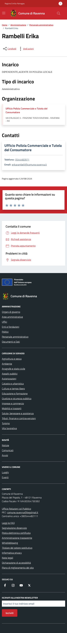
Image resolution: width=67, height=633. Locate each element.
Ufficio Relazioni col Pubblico (16, 509)
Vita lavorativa (9, 428)
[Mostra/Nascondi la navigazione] (4, 13)
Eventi (5, 477)
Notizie (5, 445)
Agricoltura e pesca (12, 359)
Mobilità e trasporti (11, 408)
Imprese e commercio (13, 403)
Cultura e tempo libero (13, 388)
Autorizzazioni (9, 378)
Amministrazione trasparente (17, 538)
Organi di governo (11, 312)
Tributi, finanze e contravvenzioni (19, 418)
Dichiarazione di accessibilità (16, 563)
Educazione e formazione (15, 393)
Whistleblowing (10, 543)
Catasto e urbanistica (13, 383)
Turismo (6, 423)
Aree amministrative (12, 317)
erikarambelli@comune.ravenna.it (29, 164)
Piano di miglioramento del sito (18, 568)
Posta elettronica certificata (16, 533)
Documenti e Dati (11, 342)
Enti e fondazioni (10, 327)
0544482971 (22, 159)
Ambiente (7, 364)
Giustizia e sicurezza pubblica (16, 398)
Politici (5, 332)
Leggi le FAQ (8, 523)
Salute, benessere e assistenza (18, 413)
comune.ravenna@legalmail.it (22, 512)
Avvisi (5, 455)
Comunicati (7, 450)
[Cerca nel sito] (58, 13)
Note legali (7, 558)
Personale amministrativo (15, 337)
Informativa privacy (12, 553)
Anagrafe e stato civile (13, 369)
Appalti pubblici (9, 373)
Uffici (4, 322)
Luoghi (5, 472)
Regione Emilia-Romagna (14, 3)
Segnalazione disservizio (14, 528)
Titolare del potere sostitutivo (17, 548)
